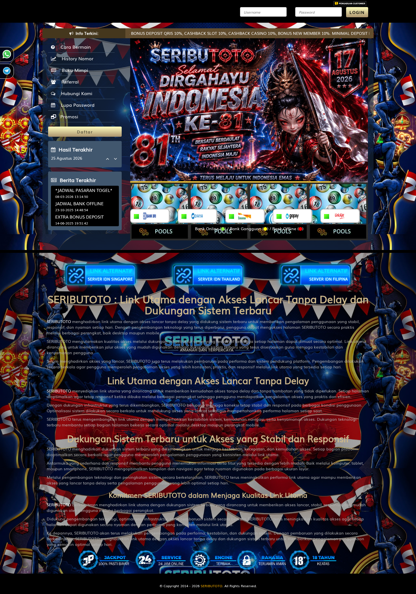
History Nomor (76, 58)
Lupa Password (76, 104)
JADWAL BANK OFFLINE (79, 203)
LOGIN (357, 12)
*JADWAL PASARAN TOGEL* (83, 190)
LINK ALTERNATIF (110, 274)
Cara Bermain (74, 46)
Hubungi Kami (75, 93)
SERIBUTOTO (59, 321)
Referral (69, 81)
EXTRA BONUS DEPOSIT (79, 216)
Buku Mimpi (73, 70)
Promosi (68, 116)
